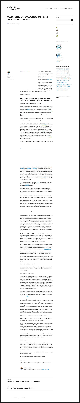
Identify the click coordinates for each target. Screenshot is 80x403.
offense (14, 79)
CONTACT (70, 8)
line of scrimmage (42, 177)
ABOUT (55, 8)
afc (64, 69)
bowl (63, 71)
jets (68, 74)
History (58, 49)
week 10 (65, 88)
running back (25, 236)
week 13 (58, 90)
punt (27, 295)
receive (27, 183)
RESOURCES (63, 8)
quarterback (49, 108)
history (65, 74)
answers (67, 69)
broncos (66, 71)
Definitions (59, 47)
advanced (61, 69)
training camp (68, 84)
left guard (22, 168)
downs (37, 182)
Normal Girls (59, 52)
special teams (49, 79)
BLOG (51, 8)
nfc (60, 76)
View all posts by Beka (45, 369)
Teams (58, 58)
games (62, 74)
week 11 (69, 88)
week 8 (61, 88)
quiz (68, 80)
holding (43, 130)
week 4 (64, 86)
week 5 (68, 86)
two (51, 136)
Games (58, 48)
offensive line (44, 124)
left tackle (50, 167)
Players (58, 53)
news (58, 76)
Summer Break (59, 57)
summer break (59, 84)
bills (60, 71)
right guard (29, 168)
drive (52, 111)
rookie (62, 82)
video (58, 61)
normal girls (64, 76)
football (11, 79)
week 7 (58, 88)
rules (65, 82)
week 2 (61, 86)
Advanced (58, 44)
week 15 (62, 90)
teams (64, 84)
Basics (8, 77)
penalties (58, 78)
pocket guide (59, 80)
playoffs (69, 78)
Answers (58, 45)
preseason (64, 80)
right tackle (35, 168)
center (28, 109)
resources (58, 82)
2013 (57, 69)
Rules (58, 56)
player (62, 78)
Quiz (58, 54)
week (58, 86)
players (65, 78)
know (71, 74)
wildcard (66, 90)
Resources (59, 55)
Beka (8, 74)
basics (8, 79)
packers (68, 76)
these (49, 136)
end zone (27, 185)
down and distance (47, 248)
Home (47, 8)
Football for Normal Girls (11, 397)
